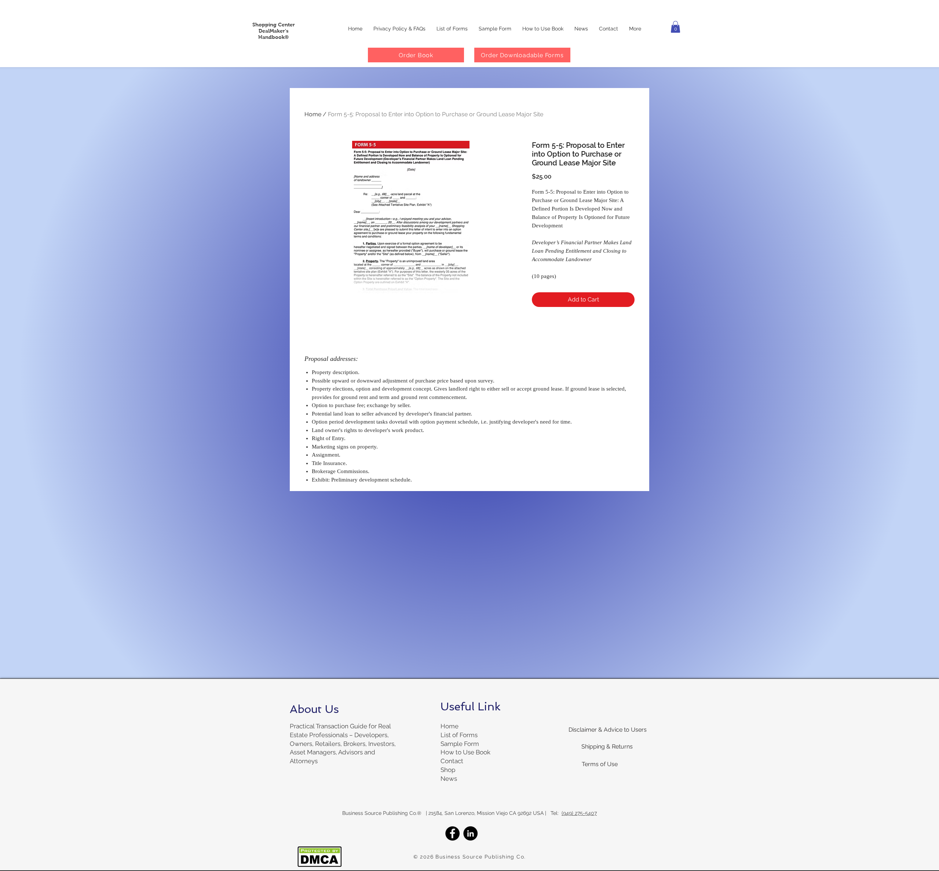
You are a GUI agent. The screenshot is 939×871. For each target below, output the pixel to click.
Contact (452, 761)
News (449, 778)
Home (312, 114)
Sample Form (460, 743)
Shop (448, 769)
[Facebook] (452, 833)
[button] (675, 27)
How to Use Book (465, 752)
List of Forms (459, 735)
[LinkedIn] (470, 833)
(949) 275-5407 (579, 813)
